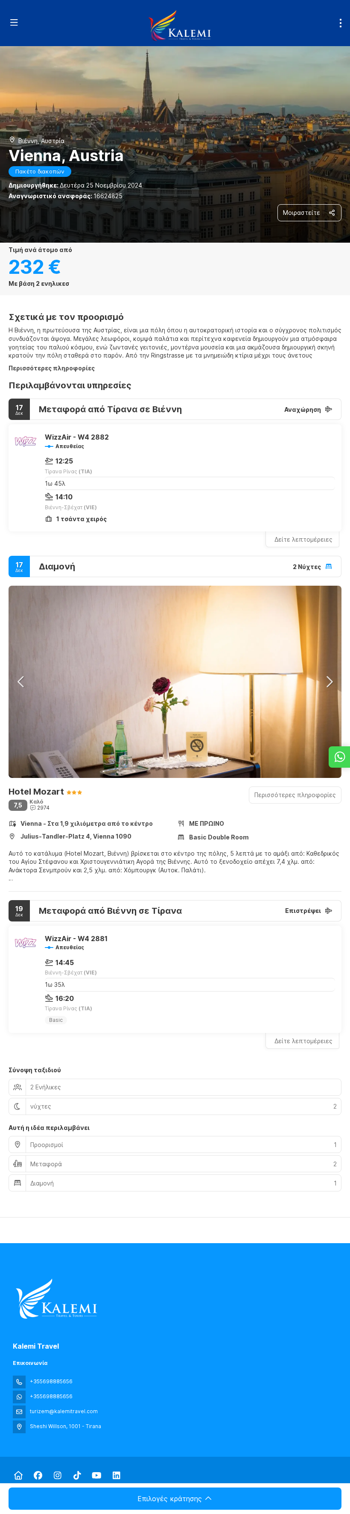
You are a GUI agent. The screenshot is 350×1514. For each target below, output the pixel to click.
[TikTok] (77, 1475)
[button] (21, 681)
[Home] (18, 1475)
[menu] (340, 23)
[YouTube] (96, 1475)
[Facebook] (37, 1475)
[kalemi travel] (56, 1298)
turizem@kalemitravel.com (64, 1411)
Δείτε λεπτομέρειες (303, 539)
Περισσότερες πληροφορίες (52, 368)
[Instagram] (57, 1475)
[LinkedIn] (116, 1475)
